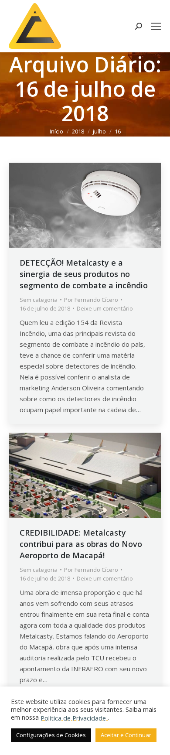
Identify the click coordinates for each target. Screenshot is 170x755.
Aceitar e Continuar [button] (126, 735)
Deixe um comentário (105, 308)
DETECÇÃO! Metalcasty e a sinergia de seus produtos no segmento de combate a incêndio (84, 273)
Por (91, 300)
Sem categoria (39, 300)
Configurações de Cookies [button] (51, 735)
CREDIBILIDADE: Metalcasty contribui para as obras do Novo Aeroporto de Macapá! (81, 543)
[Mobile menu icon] (156, 26)
